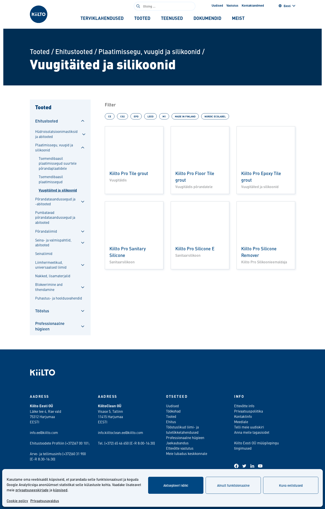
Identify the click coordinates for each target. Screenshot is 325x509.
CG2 (122, 116)
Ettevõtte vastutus (179, 448)
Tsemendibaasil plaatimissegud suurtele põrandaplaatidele (57, 163)
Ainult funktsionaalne (233, 485)
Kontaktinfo (243, 416)
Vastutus (232, 5)
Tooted (40, 51)
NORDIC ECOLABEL (215, 116)
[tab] (102, 18)
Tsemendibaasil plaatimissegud (51, 179)
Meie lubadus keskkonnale (186, 453)
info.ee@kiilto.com (44, 432)
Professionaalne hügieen (50, 326)
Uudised (217, 5)
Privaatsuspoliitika (248, 411)
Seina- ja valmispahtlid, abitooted (53, 242)
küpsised (60, 489)
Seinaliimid (43, 253)
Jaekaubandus (177, 442)
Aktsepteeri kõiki (175, 485)
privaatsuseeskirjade (32, 489)
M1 (164, 116)
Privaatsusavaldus (44, 500)
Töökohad (173, 411)
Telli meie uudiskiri (249, 426)
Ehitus (171, 421)
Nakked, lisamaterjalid (52, 275)
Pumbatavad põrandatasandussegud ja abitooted (55, 217)
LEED (150, 116)
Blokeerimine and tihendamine (49, 287)
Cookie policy (17, 500)
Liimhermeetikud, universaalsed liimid (51, 265)
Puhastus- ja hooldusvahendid (58, 298)
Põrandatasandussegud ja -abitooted (55, 201)
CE (109, 116)
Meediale (241, 421)
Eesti (287, 6)
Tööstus (42, 310)
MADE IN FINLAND (185, 116)
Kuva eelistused (291, 485)
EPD (136, 116)
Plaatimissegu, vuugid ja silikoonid (149, 51)
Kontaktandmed (253, 5)
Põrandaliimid (46, 231)
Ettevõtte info (244, 405)
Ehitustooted (74, 51)
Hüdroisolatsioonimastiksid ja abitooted (56, 134)
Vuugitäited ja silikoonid (58, 190)
